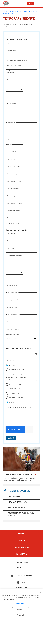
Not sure (12, 402)
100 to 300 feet (14, 389)
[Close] (40, 592)
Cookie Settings (20, 603)
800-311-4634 (21, 568)
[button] (21, 354)
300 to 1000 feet (15, 393)
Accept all (21, 609)
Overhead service (15, 365)
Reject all (20, 615)
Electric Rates (21, 588)
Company (22, 540)
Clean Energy (21, 547)
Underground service (16, 370)
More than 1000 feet (16, 398)
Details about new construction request (19, 407)
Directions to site (12, 103)
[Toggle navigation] (38, 3)
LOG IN (30, 4)
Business (21, 554)
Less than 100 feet (15, 384)
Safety (21, 533)
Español (23, 583)
